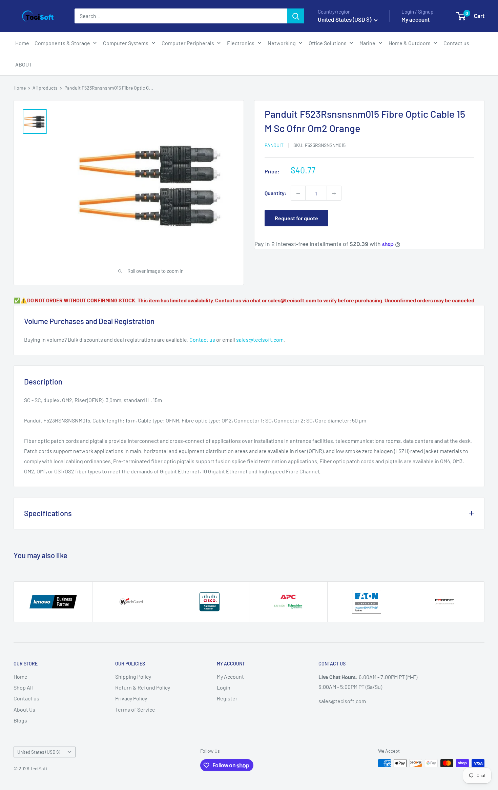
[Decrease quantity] (298, 193)
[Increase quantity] (334, 193)
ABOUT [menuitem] (23, 64)
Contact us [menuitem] (456, 43)
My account (415, 19)
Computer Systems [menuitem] (125, 43)
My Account (230, 676)
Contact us (202, 339)
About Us (24, 709)
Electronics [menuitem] (240, 43)
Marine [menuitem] (367, 43)
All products (45, 88)
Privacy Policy (131, 698)
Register (227, 698)
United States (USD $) (38, 752)
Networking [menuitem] (282, 43)
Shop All (23, 687)
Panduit (274, 145)
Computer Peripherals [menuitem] (188, 43)
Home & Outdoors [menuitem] (410, 43)
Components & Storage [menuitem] (62, 43)
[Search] (295, 15)
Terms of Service (135, 709)
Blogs (20, 720)
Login (223, 687)
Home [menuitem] (22, 43)
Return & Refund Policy (142, 687)
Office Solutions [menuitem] (328, 43)
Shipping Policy (133, 676)
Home (20, 88)
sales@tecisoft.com (260, 339)
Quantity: (276, 193)
